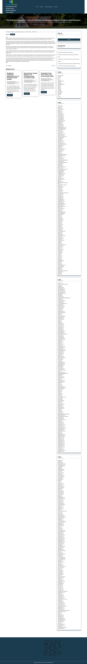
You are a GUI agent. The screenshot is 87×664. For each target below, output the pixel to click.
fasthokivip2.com (60, 329)
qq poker (53, 653)
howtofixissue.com (61, 121)
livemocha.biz (60, 252)
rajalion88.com (60, 468)
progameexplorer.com (61, 618)
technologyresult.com (61, 497)
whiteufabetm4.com (61, 547)
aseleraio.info (60, 391)
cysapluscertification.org (62, 244)
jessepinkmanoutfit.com (62, 312)
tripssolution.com (60, 514)
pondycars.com (60, 587)
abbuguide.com (60, 496)
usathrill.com (60, 593)
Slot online (41, 6)
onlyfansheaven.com (61, 179)
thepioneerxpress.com (61, 120)
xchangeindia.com (61, 601)
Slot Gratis (56, 6)
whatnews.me (60, 568)
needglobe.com (60, 410)
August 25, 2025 (11, 81)
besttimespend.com (61, 400)
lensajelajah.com (60, 479)
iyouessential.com (61, 491)
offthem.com (60, 110)
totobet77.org (60, 433)
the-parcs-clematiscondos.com (63, 284)
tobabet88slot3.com (61, 429)
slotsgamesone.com (61, 140)
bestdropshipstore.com (61, 504)
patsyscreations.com (61, 476)
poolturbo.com (60, 217)
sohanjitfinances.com (61, 424)
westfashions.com (61, 193)
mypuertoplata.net (61, 119)
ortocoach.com (60, 411)
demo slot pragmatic (53, 644)
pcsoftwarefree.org (61, 487)
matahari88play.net (61, 337)
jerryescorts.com (60, 358)
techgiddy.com (60, 298)
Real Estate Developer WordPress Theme (41, 662)
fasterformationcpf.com (61, 315)
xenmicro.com (60, 482)
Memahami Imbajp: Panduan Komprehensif (66, 52)
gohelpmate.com (60, 165)
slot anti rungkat (52, 642)
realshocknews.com (61, 377)
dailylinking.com (60, 488)
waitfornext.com (60, 565)
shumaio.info (60, 242)
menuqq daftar (54, 647)
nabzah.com (60, 152)
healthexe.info (60, 222)
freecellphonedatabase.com (62, 303)
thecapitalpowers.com (61, 428)
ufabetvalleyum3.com (61, 446)
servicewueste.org (61, 131)
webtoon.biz (60, 342)
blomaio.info (60, 236)
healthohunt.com (60, 555)
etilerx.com (59, 551)
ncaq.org (59, 481)
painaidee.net (60, 340)
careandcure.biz (60, 401)
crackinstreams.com (61, 522)
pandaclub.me (60, 261)
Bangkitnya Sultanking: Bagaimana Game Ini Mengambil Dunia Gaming (13, 76)
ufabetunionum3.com (61, 538)
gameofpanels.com (61, 161)
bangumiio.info (60, 233)
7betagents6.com (60, 520)
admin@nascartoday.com (20, 31)
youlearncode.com (61, 494)
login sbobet (54, 652)
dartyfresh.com (60, 485)
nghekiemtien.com (61, 214)
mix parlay (50, 652)
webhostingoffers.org (61, 498)
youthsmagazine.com (61, 339)
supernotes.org (60, 385)
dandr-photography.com (62, 206)
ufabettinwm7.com (61, 438)
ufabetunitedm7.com (61, 442)
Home (37, 6)
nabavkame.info (60, 267)
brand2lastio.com (60, 172)
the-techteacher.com (61, 604)
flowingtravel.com (61, 146)
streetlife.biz (60, 253)
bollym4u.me (60, 259)
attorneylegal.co (60, 359)
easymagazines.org (61, 403)
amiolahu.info (60, 226)
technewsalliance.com (61, 558)
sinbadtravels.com (61, 307)
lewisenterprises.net (61, 486)
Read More (10, 95)
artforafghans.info (60, 219)
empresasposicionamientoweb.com (63, 610)
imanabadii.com (60, 271)
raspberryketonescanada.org (62, 591)
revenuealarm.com (61, 621)
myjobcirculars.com (61, 135)
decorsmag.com (60, 126)
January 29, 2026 (28, 80)
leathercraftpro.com (61, 407)
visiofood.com (60, 578)
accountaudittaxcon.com (62, 397)
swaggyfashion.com (61, 200)
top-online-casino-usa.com (62, 144)
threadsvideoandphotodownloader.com (64, 297)
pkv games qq (49, 653)
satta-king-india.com (61, 515)
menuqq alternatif (47, 640)
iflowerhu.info (60, 269)
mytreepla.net (60, 529)
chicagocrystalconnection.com (63, 270)
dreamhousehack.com (61, 603)
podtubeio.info (60, 239)
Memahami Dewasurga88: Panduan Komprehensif (67, 65)
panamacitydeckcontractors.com (63, 192)
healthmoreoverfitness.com (62, 136)
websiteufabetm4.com (61, 546)
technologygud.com (61, 376)
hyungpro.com (60, 345)
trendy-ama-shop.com (61, 576)
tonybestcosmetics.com (62, 611)
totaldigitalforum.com (61, 608)
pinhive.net (59, 257)
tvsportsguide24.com (61, 363)
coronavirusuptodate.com (62, 521)
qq (58, 95)
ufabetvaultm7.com (61, 540)
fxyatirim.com (60, 495)
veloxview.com (60, 447)
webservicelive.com (61, 628)
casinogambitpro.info (61, 289)
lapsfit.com (59, 526)
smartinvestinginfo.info (61, 557)
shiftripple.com (60, 420)
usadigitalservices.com (61, 173)
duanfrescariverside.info (62, 550)
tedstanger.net (60, 560)
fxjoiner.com (60, 613)
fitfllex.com (59, 183)
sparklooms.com (60, 426)
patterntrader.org (60, 382)
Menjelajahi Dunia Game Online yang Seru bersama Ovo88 (47, 75)
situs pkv (51, 640)
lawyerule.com (60, 210)
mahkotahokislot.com (61, 368)
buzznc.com (60, 612)
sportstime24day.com (61, 347)
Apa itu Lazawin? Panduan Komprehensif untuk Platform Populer (69, 63)
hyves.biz (59, 254)
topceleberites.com (61, 535)
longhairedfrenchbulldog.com (62, 333)
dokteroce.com (60, 207)
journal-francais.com (61, 208)
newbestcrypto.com (61, 324)
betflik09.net (60, 480)
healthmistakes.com (61, 380)
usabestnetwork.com (61, 311)
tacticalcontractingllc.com (62, 427)
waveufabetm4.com (61, 543)
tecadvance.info (60, 224)
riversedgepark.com (61, 470)
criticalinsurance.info (61, 157)
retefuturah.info (60, 556)
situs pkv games (56, 650)
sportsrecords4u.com (61, 534)
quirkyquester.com (61, 418)
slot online (59, 90)
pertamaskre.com (61, 296)
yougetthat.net (60, 322)
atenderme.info (60, 232)
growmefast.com (60, 367)
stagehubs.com (60, 460)
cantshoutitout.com (61, 117)
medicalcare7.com (61, 149)
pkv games (56, 640)
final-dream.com (60, 569)
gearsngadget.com (61, 524)
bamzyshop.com (60, 586)
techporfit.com (60, 112)
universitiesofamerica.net (62, 128)
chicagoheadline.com (61, 465)
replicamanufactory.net (61, 531)
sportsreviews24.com (61, 364)
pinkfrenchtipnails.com (61, 350)
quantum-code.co (61, 567)
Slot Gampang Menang (48, 6)
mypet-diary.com (60, 190)
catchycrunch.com (61, 472)
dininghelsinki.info (61, 549)
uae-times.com (60, 105)
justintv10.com (60, 209)
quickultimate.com (61, 417)
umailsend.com (60, 313)
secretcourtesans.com (61, 463)
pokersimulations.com (61, 530)
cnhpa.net (59, 383)
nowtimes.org (60, 250)
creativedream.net (61, 175)
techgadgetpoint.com (61, 362)
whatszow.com (60, 499)
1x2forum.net (60, 461)
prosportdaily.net (60, 573)
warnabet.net (60, 258)
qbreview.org (60, 130)
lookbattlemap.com (61, 318)
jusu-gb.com (60, 285)
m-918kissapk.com (61, 266)
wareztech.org (60, 310)
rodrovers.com (60, 513)
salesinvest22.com (61, 574)
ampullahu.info (60, 228)
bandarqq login (56, 648)
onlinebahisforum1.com (61, 464)
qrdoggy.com (60, 375)
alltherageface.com (61, 616)
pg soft (56, 642)
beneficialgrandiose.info (61, 235)
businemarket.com (61, 336)
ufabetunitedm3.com (61, 441)
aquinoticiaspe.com (61, 332)
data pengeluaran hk (61, 84)
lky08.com (59, 180)
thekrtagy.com (60, 600)
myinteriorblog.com (61, 583)
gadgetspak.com (60, 523)
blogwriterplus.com (61, 287)
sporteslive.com (60, 348)
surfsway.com (60, 506)
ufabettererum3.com (61, 435)
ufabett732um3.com (61, 561)
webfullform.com (60, 123)
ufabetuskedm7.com (61, 443)
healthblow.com (60, 164)
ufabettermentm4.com (61, 436)
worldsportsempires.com (62, 386)
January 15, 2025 (10, 31)
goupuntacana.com (61, 469)
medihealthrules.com (61, 592)
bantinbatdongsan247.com (62, 293)
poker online (60, 83)
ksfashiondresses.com (61, 381)
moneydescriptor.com (61, 338)
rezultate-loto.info (60, 532)
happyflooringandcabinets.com (63, 373)
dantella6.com (60, 139)
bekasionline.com (61, 113)
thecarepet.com (60, 286)
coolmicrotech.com (61, 602)
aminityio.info (60, 225)
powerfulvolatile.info (61, 240)
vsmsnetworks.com (61, 109)
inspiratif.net (60, 108)
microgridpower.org (61, 408)
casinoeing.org (60, 251)
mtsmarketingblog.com (61, 213)
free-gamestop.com (61, 306)
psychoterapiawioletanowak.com (63, 416)
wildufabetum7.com (61, 451)
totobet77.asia (60, 432)
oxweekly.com (60, 191)
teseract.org (60, 575)
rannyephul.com (60, 198)
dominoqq (59, 93)
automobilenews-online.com (62, 605)
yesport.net (59, 320)
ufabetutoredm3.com (61, 444)
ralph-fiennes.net (60, 181)
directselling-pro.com (61, 620)
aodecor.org (60, 248)
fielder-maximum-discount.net (63, 182)
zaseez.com (60, 471)
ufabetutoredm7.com (61, 445)
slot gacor (60, 642)
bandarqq (59, 82)
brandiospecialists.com (61, 148)
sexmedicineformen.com (62, 419)
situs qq (59, 86)
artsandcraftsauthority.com (62, 627)
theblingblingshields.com (62, 349)
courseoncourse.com (61, 292)
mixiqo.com (60, 409)
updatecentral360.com (61, 388)
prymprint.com (60, 398)
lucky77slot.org (60, 366)
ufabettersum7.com (61, 437)
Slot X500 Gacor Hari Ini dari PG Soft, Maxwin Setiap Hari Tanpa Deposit (27, 22)
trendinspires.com (61, 197)
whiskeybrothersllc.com (62, 450)
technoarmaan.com (61, 609)
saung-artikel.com (61, 328)
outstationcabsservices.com (62, 599)
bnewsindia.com (60, 584)
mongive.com (60, 153)
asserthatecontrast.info (61, 231)
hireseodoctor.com (61, 525)
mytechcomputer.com (61, 625)
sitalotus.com (60, 384)
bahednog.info (60, 294)
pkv (58, 78)
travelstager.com (60, 196)
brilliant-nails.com (60, 205)
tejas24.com (60, 216)
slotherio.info (60, 243)
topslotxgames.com (61, 137)
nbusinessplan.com (61, 114)
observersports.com (61, 330)
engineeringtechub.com (61, 357)
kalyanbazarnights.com (61, 143)
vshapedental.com (61, 594)
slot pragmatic (46, 643)
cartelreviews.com (61, 505)
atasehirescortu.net (61, 356)
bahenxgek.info (60, 295)
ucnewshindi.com (61, 302)
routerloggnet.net (60, 138)
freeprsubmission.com (61, 581)
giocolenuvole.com (61, 490)
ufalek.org (59, 371)
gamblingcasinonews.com (62, 127)
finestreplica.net (60, 552)
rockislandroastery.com (62, 619)
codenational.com (61, 617)
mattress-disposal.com (61, 372)
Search (60, 33)
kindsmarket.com (61, 187)
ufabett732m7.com (61, 577)
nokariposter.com (60, 158)
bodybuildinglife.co (61, 374)
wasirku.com (60, 215)
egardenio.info (60, 393)
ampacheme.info (60, 227)
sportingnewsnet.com (61, 346)
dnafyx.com (60, 489)
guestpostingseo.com (61, 288)
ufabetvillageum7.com (61, 541)
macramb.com (60, 189)
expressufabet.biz (61, 118)
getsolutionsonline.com (61, 155)
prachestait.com (60, 218)
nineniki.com (60, 147)
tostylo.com (60, 321)
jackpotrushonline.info (61, 301)
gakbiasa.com (60, 268)
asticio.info (59, 392)
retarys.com (60, 314)
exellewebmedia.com (61, 305)
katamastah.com (60, 389)
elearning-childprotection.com (62, 169)
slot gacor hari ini (56, 641)
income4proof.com (61, 477)
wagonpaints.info (60, 564)
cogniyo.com (60, 402)
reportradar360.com (61, 199)
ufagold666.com (60, 582)
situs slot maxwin (60, 75)
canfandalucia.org (61, 595)
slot (60, 641)
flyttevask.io (60, 262)
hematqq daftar (49, 648)
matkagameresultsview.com (62, 154)
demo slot (59, 76)
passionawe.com (60, 412)
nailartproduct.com (61, 507)
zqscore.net (60, 390)
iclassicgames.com (61, 327)
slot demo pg (60, 91)
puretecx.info (60, 223)
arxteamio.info (60, 394)
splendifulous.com (61, 533)
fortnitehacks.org (60, 245)
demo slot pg (60, 92)
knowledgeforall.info (61, 171)
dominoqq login (50, 650)
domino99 (59, 87)
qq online (59, 77)
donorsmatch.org (60, 249)
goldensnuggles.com (61, 316)
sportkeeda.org (60, 399)
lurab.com (59, 622)
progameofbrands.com (61, 129)
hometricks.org (60, 406)
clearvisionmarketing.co (62, 566)
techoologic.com (60, 590)
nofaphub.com (60, 473)
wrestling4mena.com (61, 170)
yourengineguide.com (61, 596)
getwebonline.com (61, 178)
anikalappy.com (60, 548)
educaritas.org (60, 478)
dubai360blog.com (61, 365)
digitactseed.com (60, 508)
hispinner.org (60, 156)
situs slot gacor (46, 642)
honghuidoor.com (60, 145)
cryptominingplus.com (61, 331)
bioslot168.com (60, 626)
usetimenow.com (60, 163)
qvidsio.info (59, 241)
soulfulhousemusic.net (61, 425)
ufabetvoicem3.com (61, 542)
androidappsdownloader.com (62, 162)
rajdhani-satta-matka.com (62, 166)
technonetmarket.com (61, 559)
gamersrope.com (60, 304)
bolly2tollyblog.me (61, 260)
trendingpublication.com (62, 434)
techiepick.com (60, 585)
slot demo (59, 79)
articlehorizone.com (61, 517)
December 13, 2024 (45, 78)
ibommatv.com (60, 111)
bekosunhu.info (60, 234)
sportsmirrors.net (60, 354)
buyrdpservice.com (61, 319)
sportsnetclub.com (61, 323)
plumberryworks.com (61, 415)
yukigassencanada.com (62, 516)
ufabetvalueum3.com (61, 539)
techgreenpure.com (61, 503)
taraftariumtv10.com (61, 201)
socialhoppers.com (61, 174)
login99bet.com (60, 462)
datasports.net (60, 355)
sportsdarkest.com (61, 341)
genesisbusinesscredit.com (62, 184)
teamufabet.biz (60, 122)
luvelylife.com (60, 188)
